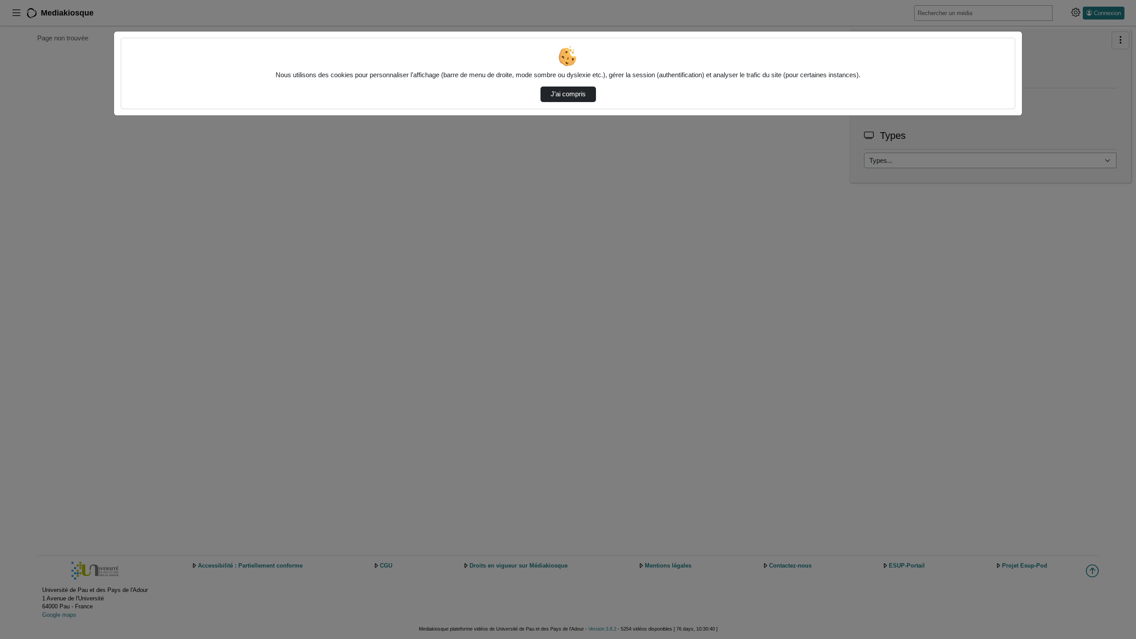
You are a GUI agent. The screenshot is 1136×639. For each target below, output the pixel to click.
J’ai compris (568, 94)
